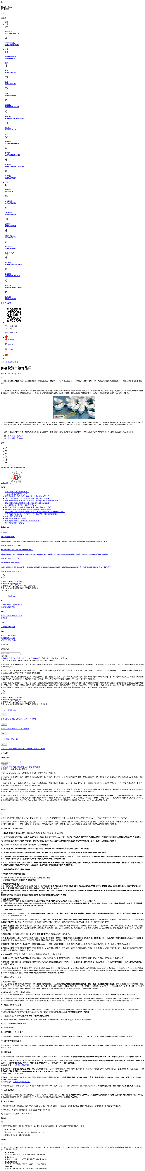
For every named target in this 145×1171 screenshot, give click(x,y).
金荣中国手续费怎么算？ (14, 516)
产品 (3, 734)
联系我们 (11, 607)
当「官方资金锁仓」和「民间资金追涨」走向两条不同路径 (27, 498)
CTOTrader (12, 640)
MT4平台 (11, 638)
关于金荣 (4, 605)
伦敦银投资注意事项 (15, 438)
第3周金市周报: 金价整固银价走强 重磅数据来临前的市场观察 (28, 509)
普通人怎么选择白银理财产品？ (17, 492)
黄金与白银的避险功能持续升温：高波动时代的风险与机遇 (27, 503)
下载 (2, 13)
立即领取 (4, 656)
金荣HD (11, 636)
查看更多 (4, 532)
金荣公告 (11, 605)
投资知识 (4, 616)
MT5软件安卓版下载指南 (14, 523)
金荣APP (4, 636)
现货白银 (11, 627)
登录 (2, 303)
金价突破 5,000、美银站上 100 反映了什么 (21, 505)
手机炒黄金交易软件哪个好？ (16, 494)
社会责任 (4, 607)
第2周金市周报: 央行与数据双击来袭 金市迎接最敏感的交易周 (28, 507)
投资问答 (4, 618)
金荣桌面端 (18, 749)
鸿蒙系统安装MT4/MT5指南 (15, 518)
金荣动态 (18, 605)
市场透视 (11, 616)
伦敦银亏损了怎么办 (15, 436)
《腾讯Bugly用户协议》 (21, 1082)
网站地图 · (37, 658)
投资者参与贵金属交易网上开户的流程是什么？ (23, 521)
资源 (3, 724)
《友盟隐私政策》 (19, 1073)
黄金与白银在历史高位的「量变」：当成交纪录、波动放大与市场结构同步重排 (35, 512)
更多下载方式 (10, 332)
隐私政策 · (21, 658)
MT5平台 (4, 640)
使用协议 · (13, 658)
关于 (3, 714)
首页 (2, 362)
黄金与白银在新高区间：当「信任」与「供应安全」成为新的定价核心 (31, 514)
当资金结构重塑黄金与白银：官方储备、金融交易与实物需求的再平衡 (31, 501)
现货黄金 (4, 627)
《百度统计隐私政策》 (21, 1065)
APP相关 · (29, 658)
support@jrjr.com (15, 584)
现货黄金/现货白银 (10, 739)
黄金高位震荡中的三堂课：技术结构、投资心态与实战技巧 (27, 496)
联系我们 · (5, 658)
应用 (3, 744)
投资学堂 (9, 362)
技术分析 (18, 616)
